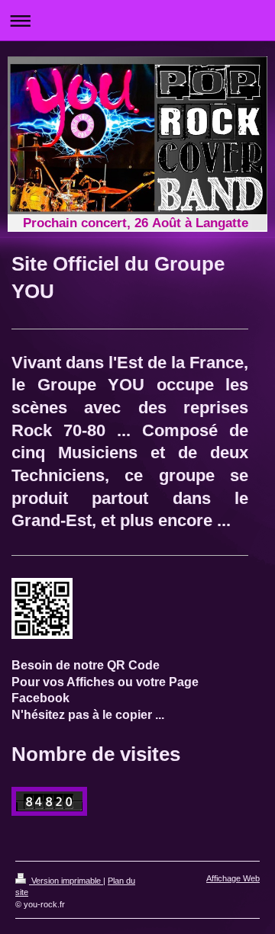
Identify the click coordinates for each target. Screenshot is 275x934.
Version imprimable (66, 880)
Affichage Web (233, 878)
